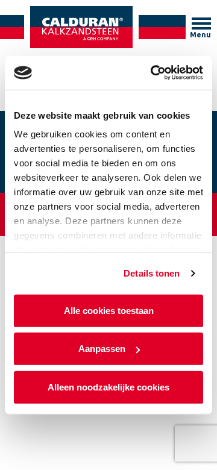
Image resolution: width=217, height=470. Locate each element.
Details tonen (152, 273)
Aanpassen (101, 348)
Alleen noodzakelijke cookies (108, 386)
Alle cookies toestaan (109, 310)
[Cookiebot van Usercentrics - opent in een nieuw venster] (153, 73)
